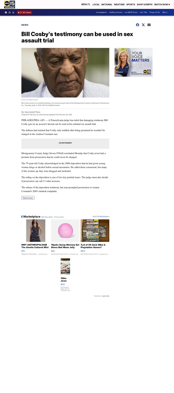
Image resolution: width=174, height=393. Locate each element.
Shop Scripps (144, 4)
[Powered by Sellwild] (105, 296)
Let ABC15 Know (131, 12)
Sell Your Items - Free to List (52, 217)
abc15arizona (10, 12)
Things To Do (154, 12)
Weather (119, 4)
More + (165, 12)
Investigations (101, 12)
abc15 (6, 12)
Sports (130, 4)
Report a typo (28, 198)
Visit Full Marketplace (101, 216)
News (24, 25)
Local (96, 4)
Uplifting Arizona (115, 12)
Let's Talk (143, 12)
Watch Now (161, 4)
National (106, 4)
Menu (84, 4)
